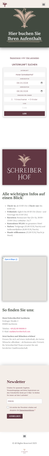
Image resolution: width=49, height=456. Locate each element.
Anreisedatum (24, 78)
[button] (44, 4)
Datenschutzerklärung (27, 410)
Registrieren (15, 58)
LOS (24, 113)
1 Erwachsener (25, 99)
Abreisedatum (24, 87)
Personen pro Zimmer (24, 95)
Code (24, 103)
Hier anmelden (32, 58)
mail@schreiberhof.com (19, 331)
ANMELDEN (14, 416)
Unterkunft (25, 70)
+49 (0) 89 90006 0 (18, 328)
